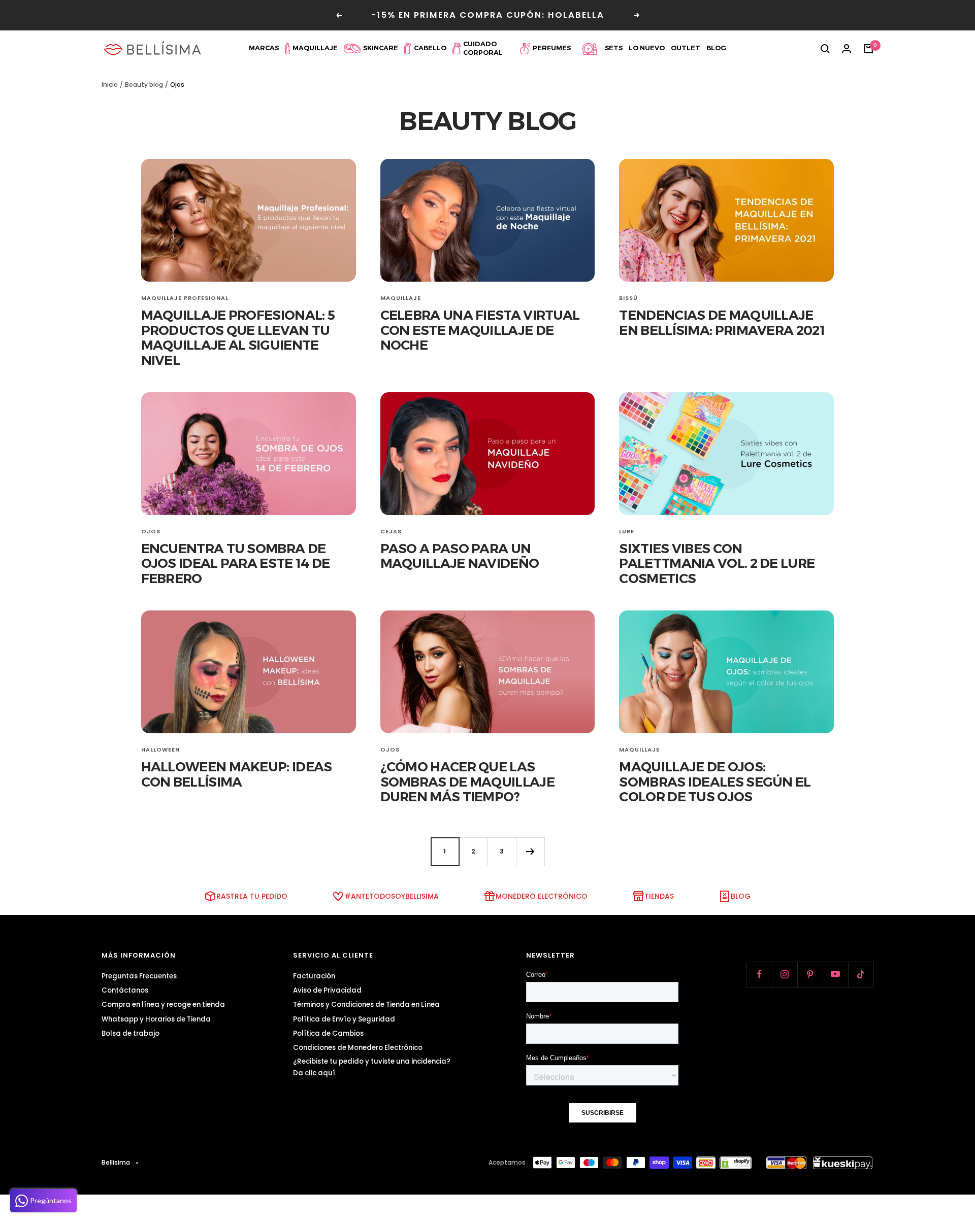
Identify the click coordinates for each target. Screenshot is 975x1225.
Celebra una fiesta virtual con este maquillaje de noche (480, 330)
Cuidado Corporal (483, 48)
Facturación (314, 976)
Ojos (150, 531)
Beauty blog (144, 84)
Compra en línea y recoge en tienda (163, 1004)
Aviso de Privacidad (327, 990)
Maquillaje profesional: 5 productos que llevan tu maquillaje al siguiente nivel (238, 337)
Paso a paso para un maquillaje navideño (459, 555)
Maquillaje (315, 48)
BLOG (741, 896)
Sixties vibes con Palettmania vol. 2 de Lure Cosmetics (717, 563)
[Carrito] (868, 48)
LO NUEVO (647, 48)
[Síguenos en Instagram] (784, 974)
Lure (626, 531)
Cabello (430, 48)
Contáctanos (125, 990)
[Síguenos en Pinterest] (810, 974)
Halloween (160, 749)
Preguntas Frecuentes (139, 976)
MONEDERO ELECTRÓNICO (542, 896)
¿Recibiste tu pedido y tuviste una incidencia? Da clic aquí (371, 1067)
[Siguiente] (530, 851)
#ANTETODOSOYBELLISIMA (391, 896)
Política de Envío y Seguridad (344, 1019)
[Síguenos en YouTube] (835, 974)
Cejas (391, 531)
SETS (614, 48)
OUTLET (685, 48)
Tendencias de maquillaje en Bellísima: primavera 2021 (721, 322)
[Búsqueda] (825, 48)
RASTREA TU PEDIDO (251, 896)
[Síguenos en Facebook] (759, 974)
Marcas (264, 48)
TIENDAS (659, 896)
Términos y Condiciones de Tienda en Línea (366, 1004)
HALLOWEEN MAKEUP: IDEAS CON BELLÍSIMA (236, 774)
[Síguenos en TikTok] (860, 974)
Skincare (380, 48)
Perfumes (552, 48)
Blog (716, 48)
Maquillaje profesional (185, 298)
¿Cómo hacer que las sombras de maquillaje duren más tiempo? (467, 782)
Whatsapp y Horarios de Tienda (156, 1019)
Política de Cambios (328, 1033)
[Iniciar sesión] (846, 48)
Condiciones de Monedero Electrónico (357, 1047)
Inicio (110, 84)
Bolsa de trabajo (130, 1033)
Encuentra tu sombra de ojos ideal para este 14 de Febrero (235, 563)
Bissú (628, 298)
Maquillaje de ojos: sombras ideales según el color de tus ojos (714, 782)
